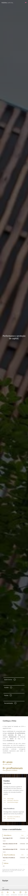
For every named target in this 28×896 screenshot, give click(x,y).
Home (2, 894)
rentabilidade (14, 894)
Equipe (6, 695)
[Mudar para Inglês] (25, 2)
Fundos (6, 687)
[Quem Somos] (16, 679)
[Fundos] (13, 687)
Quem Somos (8, 679)
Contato (26, 894)
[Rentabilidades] (17, 703)
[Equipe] (12, 695)
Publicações (20, 894)
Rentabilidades (8, 703)
